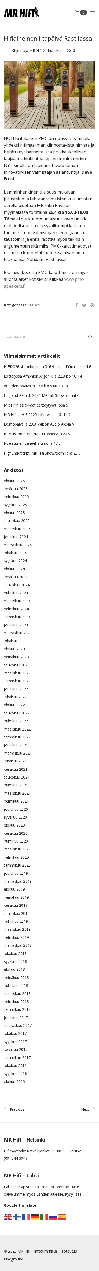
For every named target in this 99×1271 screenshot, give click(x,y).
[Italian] (44, 1216)
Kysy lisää (73, 1194)
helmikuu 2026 (16, 496)
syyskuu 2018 (15, 961)
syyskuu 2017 (15, 1041)
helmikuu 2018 (16, 1001)
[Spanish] (62, 1216)
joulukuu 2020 (16, 809)
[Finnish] (17, 1216)
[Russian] (53, 1216)
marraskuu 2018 (18, 945)
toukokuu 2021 (17, 777)
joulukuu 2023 (16, 624)
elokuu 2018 (14, 969)
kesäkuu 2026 (15, 488)
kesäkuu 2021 (15, 769)
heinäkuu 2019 (16, 897)
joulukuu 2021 (16, 744)
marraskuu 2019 (18, 881)
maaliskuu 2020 (17, 849)
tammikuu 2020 (17, 865)
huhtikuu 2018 (16, 985)
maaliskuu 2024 (17, 600)
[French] (26, 1216)
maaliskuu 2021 (17, 793)
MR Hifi (35, 50)
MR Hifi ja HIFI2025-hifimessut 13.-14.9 (37, 414)
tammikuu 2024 (17, 616)
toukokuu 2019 (17, 913)
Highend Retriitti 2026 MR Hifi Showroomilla (41, 395)
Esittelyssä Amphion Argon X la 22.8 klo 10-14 (43, 376)
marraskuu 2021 (18, 753)
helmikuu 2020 (16, 857)
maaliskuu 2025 (17, 528)
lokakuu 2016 (15, 1065)
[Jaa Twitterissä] (84, 305)
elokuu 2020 (14, 825)
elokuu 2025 (14, 512)
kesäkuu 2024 (15, 576)
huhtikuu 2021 (16, 784)
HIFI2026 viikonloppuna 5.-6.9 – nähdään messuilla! (47, 366)
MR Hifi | (26, 1251)
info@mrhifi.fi (45, 1251)
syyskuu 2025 (15, 504)
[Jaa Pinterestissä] (92, 305)
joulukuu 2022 (16, 689)
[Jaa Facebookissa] (76, 305)
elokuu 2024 (14, 568)
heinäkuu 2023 (16, 656)
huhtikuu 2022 (16, 720)
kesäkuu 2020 (15, 833)
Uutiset (33, 304)
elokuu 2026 (14, 480)
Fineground (13, 1259)
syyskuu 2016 (15, 1073)
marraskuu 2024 (18, 544)
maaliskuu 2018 (17, 993)
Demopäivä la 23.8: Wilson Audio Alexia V (39, 424)
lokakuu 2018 (15, 953)
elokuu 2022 (14, 704)
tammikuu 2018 (17, 1009)
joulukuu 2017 (16, 1017)
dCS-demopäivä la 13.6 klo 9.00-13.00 (36, 385)
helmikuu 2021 (16, 801)
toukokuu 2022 (17, 713)
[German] (35, 1216)
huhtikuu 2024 (16, 592)
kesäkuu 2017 (15, 1049)
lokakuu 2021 (15, 760)
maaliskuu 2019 (17, 929)
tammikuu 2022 (17, 737)
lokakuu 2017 (15, 1033)
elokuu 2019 (14, 889)
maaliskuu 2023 (17, 672)
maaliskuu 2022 (17, 729)
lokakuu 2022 (15, 696)
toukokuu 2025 (17, 520)
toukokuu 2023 (17, 665)
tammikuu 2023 (17, 680)
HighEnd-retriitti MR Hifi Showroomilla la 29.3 (42, 453)
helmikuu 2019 (16, 937)
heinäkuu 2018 (16, 977)
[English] (8, 1216)
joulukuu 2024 (16, 536)
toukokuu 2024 (17, 584)
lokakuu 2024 (15, 552)
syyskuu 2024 (15, 560)
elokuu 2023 (14, 648)
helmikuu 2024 (16, 608)
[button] (90, 336)
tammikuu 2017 (17, 1057)
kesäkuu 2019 (15, 905)
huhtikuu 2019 (16, 921)
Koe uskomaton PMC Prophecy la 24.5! (37, 433)
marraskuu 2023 (18, 632)
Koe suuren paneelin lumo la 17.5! (33, 443)
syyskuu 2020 (15, 817)
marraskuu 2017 (18, 1025)
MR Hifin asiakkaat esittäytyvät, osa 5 (36, 405)
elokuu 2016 (14, 1081)
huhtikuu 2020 (16, 841)
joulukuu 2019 (16, 873)
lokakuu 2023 (15, 640)
